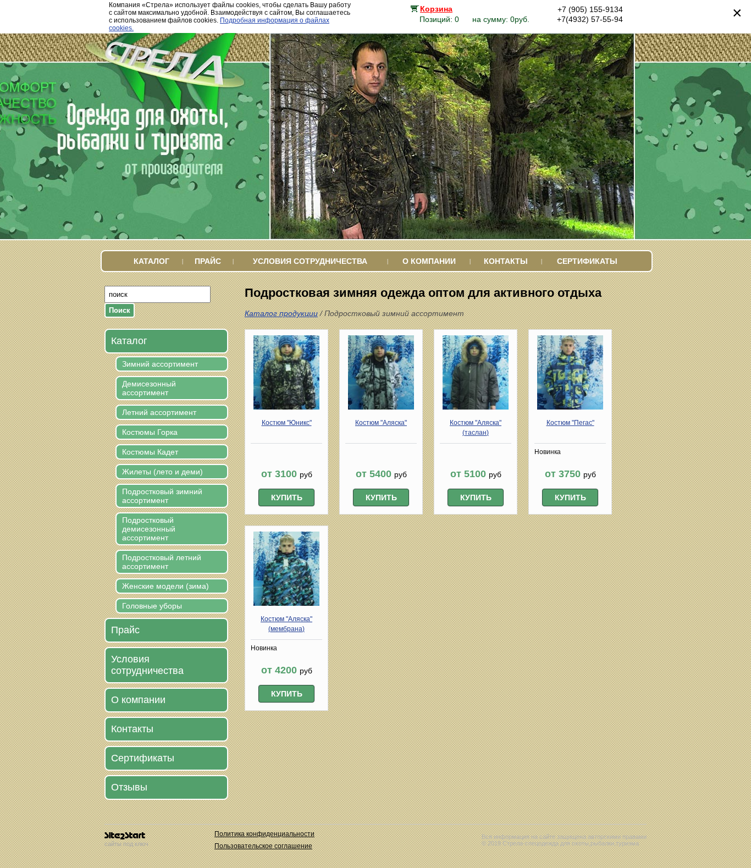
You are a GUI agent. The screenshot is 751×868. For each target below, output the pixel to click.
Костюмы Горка (150, 432)
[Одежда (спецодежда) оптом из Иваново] (173, 99)
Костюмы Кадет (150, 451)
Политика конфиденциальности (264, 834)
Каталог (151, 261)
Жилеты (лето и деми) (162, 471)
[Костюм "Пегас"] (570, 407)
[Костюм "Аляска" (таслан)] (476, 407)
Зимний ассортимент (160, 364)
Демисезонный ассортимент (149, 388)
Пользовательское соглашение (263, 846)
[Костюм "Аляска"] (381, 407)
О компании (429, 261)
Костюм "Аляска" (381, 423)
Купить (286, 497)
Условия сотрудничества (310, 261)
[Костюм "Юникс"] (286, 407)
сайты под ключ (126, 844)
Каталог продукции (281, 313)
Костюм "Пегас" (570, 423)
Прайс (208, 261)
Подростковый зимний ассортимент (162, 496)
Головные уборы (152, 605)
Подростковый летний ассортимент (161, 562)
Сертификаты (587, 261)
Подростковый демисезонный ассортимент (148, 529)
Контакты (506, 261)
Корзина (436, 8)
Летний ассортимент (159, 412)
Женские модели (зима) (165, 586)
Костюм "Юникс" (287, 423)
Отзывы (129, 787)
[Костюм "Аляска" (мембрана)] (286, 603)
